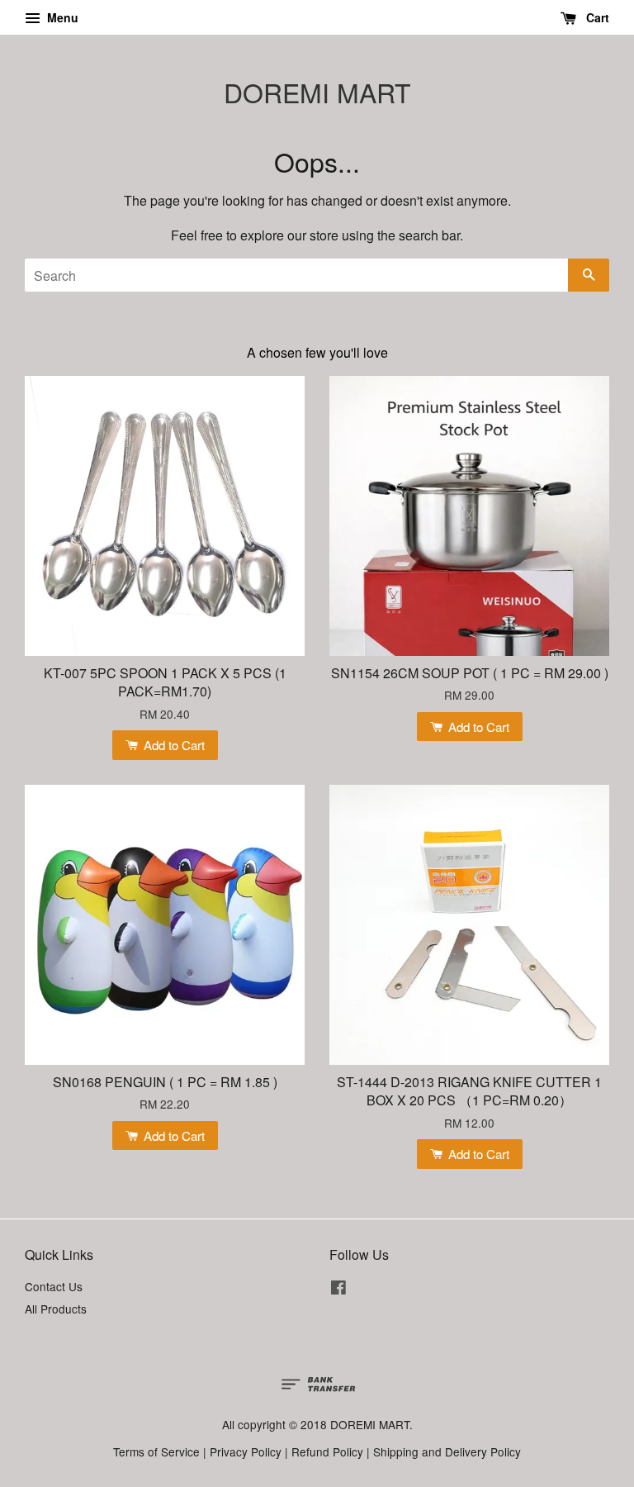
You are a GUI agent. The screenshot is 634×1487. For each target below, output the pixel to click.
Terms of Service (156, 1451)
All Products (56, 1308)
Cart (596, 17)
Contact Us (54, 1286)
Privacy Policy (246, 1451)
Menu (61, 17)
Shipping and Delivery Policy (447, 1451)
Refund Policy (327, 1451)
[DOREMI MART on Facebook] (338, 1289)
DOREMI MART (317, 91)
